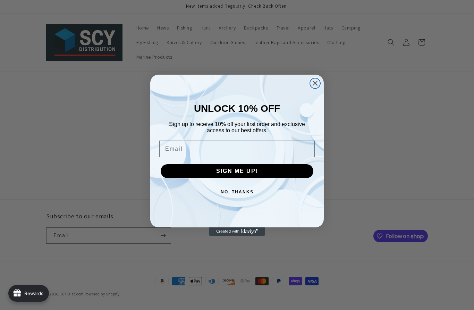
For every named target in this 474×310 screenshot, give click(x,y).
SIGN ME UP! (237, 171)
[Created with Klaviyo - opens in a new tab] (237, 231)
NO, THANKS (237, 192)
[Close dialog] (315, 83)
